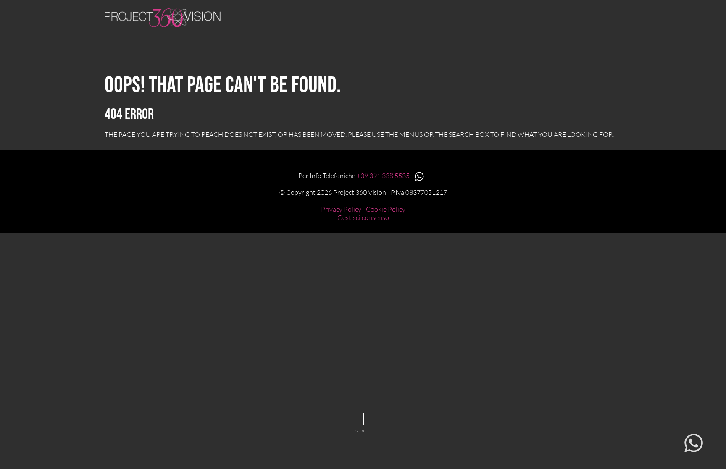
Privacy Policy (341, 209)
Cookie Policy (385, 209)
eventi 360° (432, 16)
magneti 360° (329, 16)
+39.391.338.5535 (384, 175)
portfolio (554, 16)
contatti (603, 16)
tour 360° (383, 16)
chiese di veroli (493, 16)
